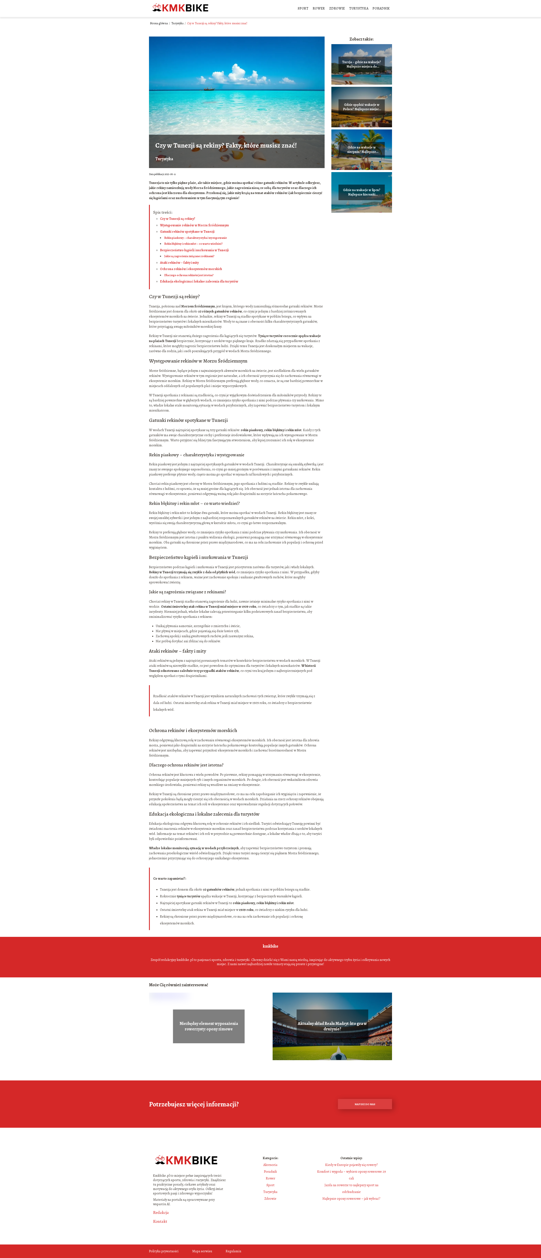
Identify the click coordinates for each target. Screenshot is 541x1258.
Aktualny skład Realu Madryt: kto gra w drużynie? (332, 1026)
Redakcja (161, 1212)
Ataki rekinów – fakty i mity (179, 262)
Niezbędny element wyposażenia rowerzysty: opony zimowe (209, 1026)
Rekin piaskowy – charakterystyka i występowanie (195, 238)
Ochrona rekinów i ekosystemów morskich (191, 269)
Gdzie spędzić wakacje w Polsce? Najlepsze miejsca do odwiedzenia (361, 107)
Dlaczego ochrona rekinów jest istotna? (189, 275)
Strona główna (159, 23)
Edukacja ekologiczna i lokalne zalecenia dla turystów (199, 281)
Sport (303, 8)
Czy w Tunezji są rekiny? (177, 218)
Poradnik (381, 8)
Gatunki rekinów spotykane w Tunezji (187, 231)
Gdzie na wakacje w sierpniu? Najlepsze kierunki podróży (361, 149)
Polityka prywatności (164, 1251)
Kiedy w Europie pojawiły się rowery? (351, 1165)
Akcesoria (270, 1165)
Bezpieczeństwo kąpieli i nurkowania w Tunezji (194, 250)
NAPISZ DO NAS (365, 1104)
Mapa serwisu (202, 1251)
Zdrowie (337, 8)
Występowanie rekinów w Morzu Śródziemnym (194, 225)
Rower (319, 8)
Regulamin (233, 1251)
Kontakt (160, 1221)
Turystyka (358, 8)
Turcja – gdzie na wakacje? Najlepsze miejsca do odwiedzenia (361, 64)
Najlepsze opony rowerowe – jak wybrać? (351, 1198)
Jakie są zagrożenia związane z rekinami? (189, 256)
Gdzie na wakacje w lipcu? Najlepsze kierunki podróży (361, 192)
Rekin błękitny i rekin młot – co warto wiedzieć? (193, 244)
